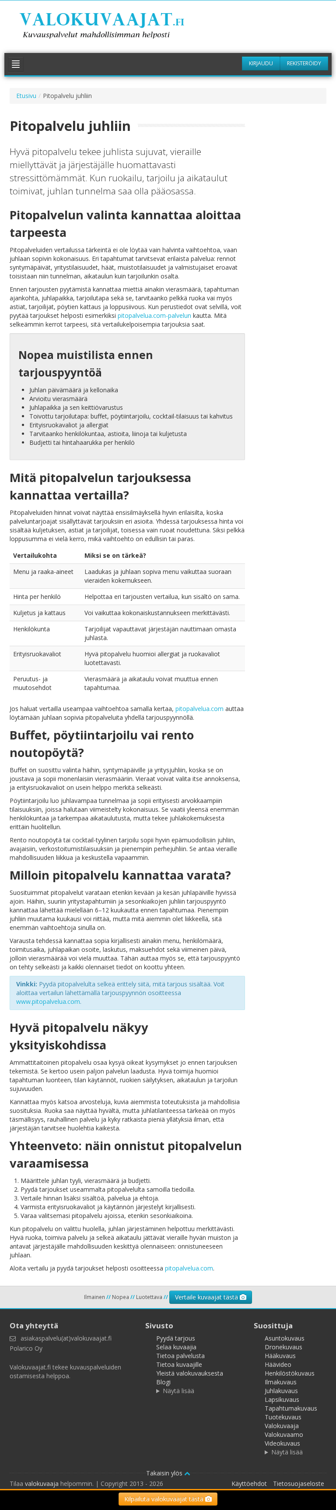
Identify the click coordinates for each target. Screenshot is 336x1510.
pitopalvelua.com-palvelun (154, 315)
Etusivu (26, 96)
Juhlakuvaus (281, 1391)
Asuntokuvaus (284, 1338)
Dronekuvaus (283, 1347)
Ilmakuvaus (281, 1382)
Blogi (163, 1382)
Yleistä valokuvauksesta (189, 1373)
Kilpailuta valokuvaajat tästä (164, 1499)
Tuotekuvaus (283, 1417)
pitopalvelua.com (199, 708)
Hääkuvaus (280, 1356)
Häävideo (278, 1364)
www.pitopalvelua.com (48, 1001)
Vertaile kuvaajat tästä (207, 1297)
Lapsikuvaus (282, 1399)
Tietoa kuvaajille (179, 1364)
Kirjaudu (261, 63)
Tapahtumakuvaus (291, 1408)
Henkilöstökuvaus (290, 1373)
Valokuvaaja (282, 1426)
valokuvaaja (42, 1483)
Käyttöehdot (249, 1483)
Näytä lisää (178, 1391)
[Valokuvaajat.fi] (113, 27)
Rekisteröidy (304, 63)
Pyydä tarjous (175, 1338)
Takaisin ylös (165, 1473)
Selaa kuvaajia (176, 1347)
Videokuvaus (282, 1443)
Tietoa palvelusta (180, 1356)
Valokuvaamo (284, 1434)
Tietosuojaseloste (298, 1483)
